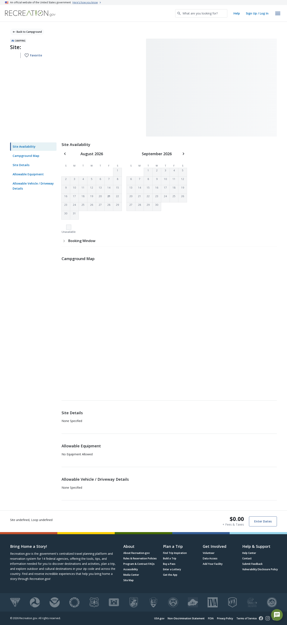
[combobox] (201, 13)
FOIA (211, 618)
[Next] (183, 153)
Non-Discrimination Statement (186, 618)
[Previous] (65, 153)
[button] (117, 172)
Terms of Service (246, 618)
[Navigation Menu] (278, 13)
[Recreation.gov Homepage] (30, 13)
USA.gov (159, 618)
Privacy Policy (225, 618)
